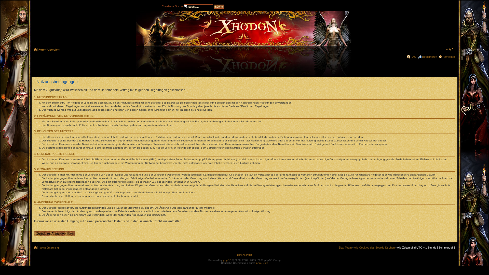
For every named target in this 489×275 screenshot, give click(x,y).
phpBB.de (262, 263)
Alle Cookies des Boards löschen (374, 247)
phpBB (227, 260)
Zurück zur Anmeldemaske (54, 233)
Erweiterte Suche (172, 6)
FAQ (413, 56)
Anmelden (449, 56)
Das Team (345, 247)
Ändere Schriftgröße (450, 49)
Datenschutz (244, 254)
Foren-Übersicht (49, 49)
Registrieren (429, 56)
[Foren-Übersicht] (244, 28)
